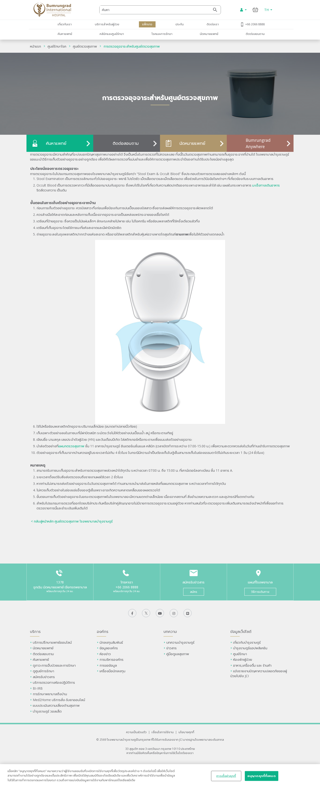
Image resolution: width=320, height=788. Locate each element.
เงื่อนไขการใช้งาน (163, 732)
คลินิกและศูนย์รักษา (112, 34)
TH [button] (267, 9)
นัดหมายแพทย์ (209, 34)
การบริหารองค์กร (111, 659)
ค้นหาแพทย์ (65, 34)
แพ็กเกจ (147, 24)
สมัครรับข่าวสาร (44, 677)
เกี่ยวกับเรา (65, 24)
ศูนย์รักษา (240, 654)
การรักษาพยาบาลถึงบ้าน (50, 694)
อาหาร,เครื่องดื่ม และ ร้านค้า (252, 665)
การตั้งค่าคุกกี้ (226, 776)
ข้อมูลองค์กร (109, 648)
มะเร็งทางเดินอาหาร (266, 185)
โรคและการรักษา (162, 34)
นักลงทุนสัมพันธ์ (111, 642)
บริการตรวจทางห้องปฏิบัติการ (54, 682)
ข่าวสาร (171, 648)
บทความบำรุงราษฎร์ (180, 642)
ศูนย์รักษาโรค (57, 46)
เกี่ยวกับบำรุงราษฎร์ (247, 642)
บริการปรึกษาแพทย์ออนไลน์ (53, 642)
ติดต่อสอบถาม (255, 34)
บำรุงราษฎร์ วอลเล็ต (47, 711)
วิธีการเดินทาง (260, 592)
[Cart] (255, 10)
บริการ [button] (35, 631)
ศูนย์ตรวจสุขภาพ (85, 46)
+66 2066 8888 (255, 24)
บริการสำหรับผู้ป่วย (107, 24)
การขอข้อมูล (108, 665)
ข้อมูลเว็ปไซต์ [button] (240, 631)
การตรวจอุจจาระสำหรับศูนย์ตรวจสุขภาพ (132, 46)
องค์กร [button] (102, 631)
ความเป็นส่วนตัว (136, 732)
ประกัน (179, 24)
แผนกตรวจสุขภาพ (71, 446)
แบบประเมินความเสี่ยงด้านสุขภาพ (56, 705)
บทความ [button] (170, 631)
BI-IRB (38, 688)
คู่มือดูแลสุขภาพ (177, 654)
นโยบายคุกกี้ (186, 732)
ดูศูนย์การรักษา (43, 671)
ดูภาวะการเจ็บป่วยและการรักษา (54, 665)
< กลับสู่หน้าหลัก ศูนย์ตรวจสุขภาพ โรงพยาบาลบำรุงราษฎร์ (72, 521)
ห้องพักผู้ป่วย (242, 659)
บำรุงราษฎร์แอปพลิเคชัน (250, 648)
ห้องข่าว (105, 654)
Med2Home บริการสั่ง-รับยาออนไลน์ (59, 700)
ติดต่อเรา (213, 24)
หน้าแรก (35, 46)
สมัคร (193, 592)
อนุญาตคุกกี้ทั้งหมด (261, 776)
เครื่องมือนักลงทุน (112, 671)
